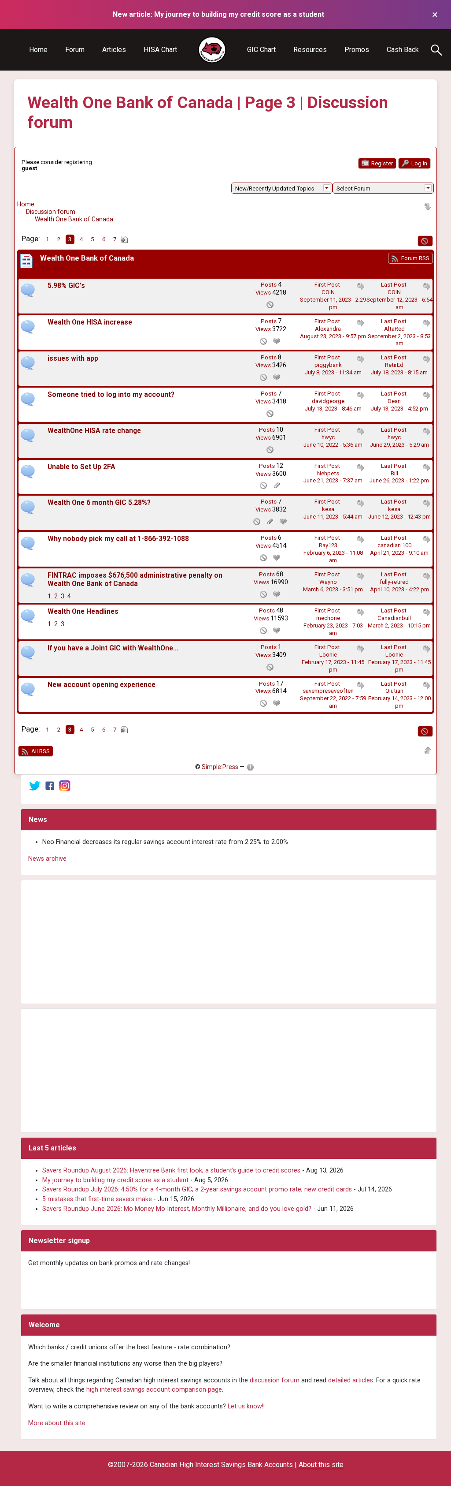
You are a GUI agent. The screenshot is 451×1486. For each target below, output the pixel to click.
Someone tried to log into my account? (111, 395)
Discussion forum (50, 211)
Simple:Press (220, 766)
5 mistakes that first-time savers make (97, 1199)
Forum (75, 49)
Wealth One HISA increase (90, 322)
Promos (356, 49)
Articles (114, 49)
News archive (47, 858)
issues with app (73, 358)
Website (51, 268)
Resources (310, 49)
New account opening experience (101, 685)
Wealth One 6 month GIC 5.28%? (99, 503)
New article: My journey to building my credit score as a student (218, 14)
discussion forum (274, 1380)
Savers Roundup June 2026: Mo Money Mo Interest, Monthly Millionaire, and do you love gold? (176, 1209)
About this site (321, 1464)
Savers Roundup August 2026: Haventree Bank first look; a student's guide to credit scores (171, 1170)
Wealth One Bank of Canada (74, 219)
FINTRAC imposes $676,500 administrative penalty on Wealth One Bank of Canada (135, 579)
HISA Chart (160, 49)
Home (38, 49)
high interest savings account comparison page (154, 1389)
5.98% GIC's (66, 286)
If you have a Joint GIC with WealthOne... (113, 648)
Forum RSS (414, 258)
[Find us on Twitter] (34, 785)
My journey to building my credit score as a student (115, 1180)
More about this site (56, 1423)
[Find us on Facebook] (49, 785)
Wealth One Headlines (83, 612)
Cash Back (403, 49)
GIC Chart (261, 49)
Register (381, 163)
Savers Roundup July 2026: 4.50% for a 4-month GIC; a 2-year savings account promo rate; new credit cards (197, 1189)
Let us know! (245, 1406)
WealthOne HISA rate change (94, 431)
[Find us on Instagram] (64, 785)
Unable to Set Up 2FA (81, 467)
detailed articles (350, 1380)
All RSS (40, 751)
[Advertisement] (228, 942)
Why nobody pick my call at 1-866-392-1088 (118, 539)
